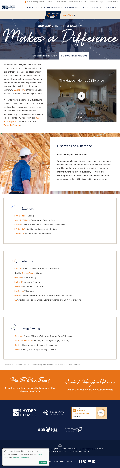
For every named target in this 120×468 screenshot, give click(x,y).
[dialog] (25, 457)
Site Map (70, 461)
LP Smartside (20, 216)
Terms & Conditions (21, 458)
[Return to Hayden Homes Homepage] (8, 8)
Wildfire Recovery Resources (36, 2)
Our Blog (57, 1)
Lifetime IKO (20, 229)
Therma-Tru (19, 234)
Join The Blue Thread (91, 1)
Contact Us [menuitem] (109, 7)
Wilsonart (18, 287)
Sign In (102, 1)
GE (15, 300)
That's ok (42, 462)
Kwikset (17, 225)
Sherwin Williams (22, 220)
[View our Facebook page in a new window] (80, 462)
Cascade (18, 336)
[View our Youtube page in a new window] (89, 462)
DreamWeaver (28, 273)
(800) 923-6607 (60, 449)
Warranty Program (12, 125)
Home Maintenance (75, 1)
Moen (17, 295)
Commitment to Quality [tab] (45, 56)
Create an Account (112, 1)
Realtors (64, 1)
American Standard (23, 341)
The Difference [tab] (74, 56)
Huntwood (19, 291)
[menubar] (72, 7)
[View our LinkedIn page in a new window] (93, 462)
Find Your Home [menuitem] (33, 7)
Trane (17, 350)
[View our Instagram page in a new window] (84, 462)
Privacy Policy (59, 461)
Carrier (17, 345)
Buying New (19, 90)
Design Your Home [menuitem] (52, 7)
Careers (49, 1)
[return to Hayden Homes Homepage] (24, 416)
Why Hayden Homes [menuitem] (91, 7)
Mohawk (18, 278)
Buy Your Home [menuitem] (71, 7)
